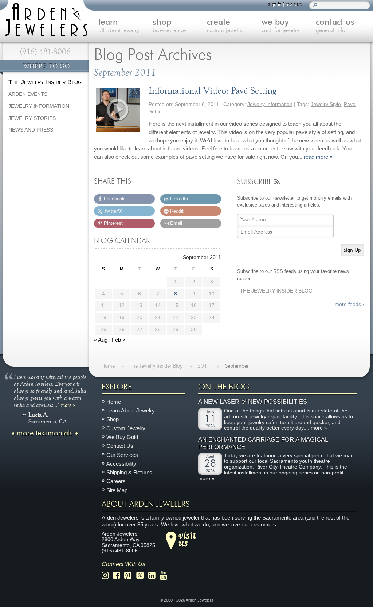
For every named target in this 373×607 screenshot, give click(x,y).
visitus (187, 538)
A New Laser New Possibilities (252, 401)
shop (169, 26)
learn (118, 26)
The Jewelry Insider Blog (276, 291)
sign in (275, 4)
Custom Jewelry (125, 428)
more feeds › (349, 304)
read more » (318, 157)
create (224, 26)
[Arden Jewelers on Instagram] (107, 575)
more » (68, 404)
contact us (335, 26)
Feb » (118, 340)
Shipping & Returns (129, 472)
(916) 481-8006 (45, 51)
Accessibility (121, 463)
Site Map (116, 490)
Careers (116, 481)
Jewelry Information (269, 104)
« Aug (100, 340)
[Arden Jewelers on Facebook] (118, 575)
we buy (280, 26)
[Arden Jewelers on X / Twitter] (142, 575)
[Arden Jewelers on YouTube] (165, 575)
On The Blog (224, 387)
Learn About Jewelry (130, 410)
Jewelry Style (326, 104)
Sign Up (352, 250)
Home (113, 401)
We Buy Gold (122, 437)
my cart (294, 4)
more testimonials (45, 432)
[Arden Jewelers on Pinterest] (130, 575)
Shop (112, 419)
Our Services (122, 454)
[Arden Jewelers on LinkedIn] (154, 575)
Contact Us (119, 446)
